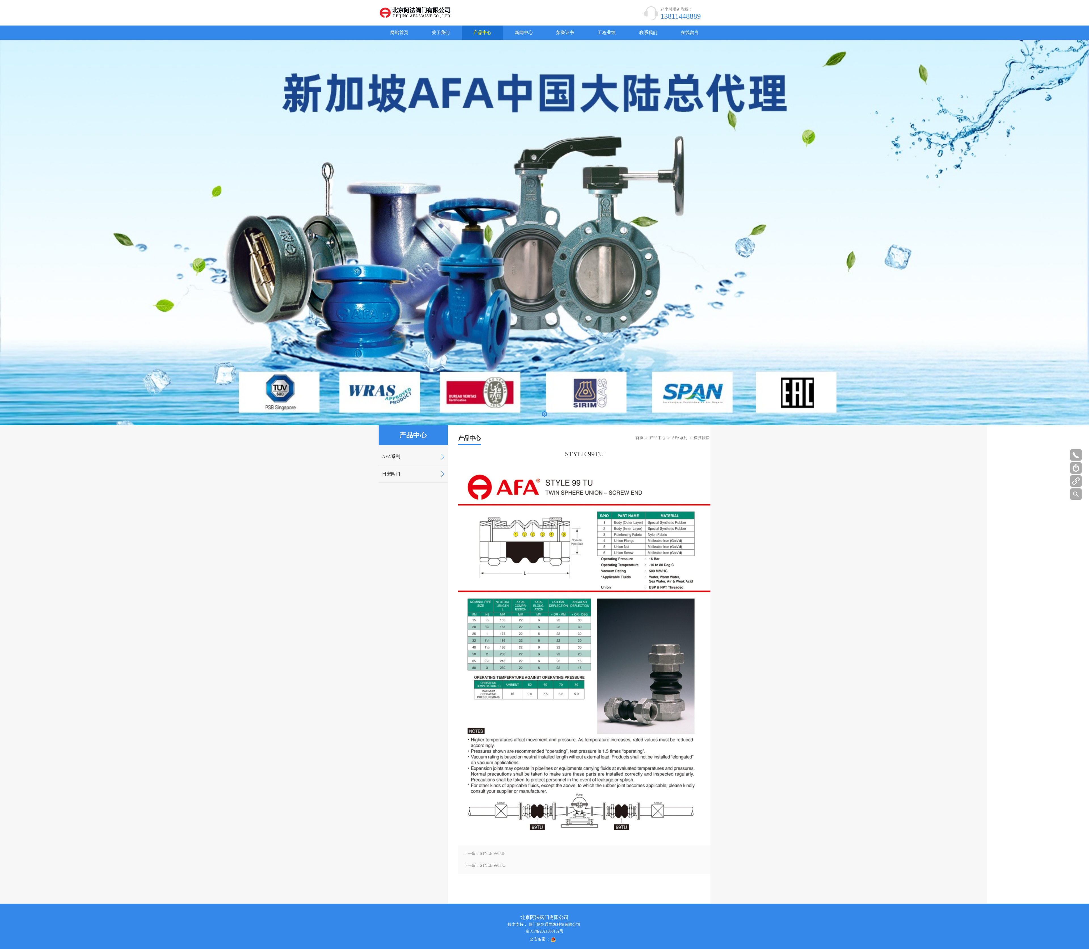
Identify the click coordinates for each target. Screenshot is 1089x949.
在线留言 (690, 32)
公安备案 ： (540, 939)
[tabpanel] (544, 232)
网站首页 (399, 32)
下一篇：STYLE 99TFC (484, 865)
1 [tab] (544, 415)
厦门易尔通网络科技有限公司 (554, 924)
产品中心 (482, 32)
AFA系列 (391, 456)
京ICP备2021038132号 (544, 931)
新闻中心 (524, 32)
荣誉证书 (565, 32)
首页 (639, 438)
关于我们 (441, 32)
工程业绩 (607, 32)
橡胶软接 (702, 438)
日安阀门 (391, 473)
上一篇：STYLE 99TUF (484, 853)
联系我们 (648, 32)
